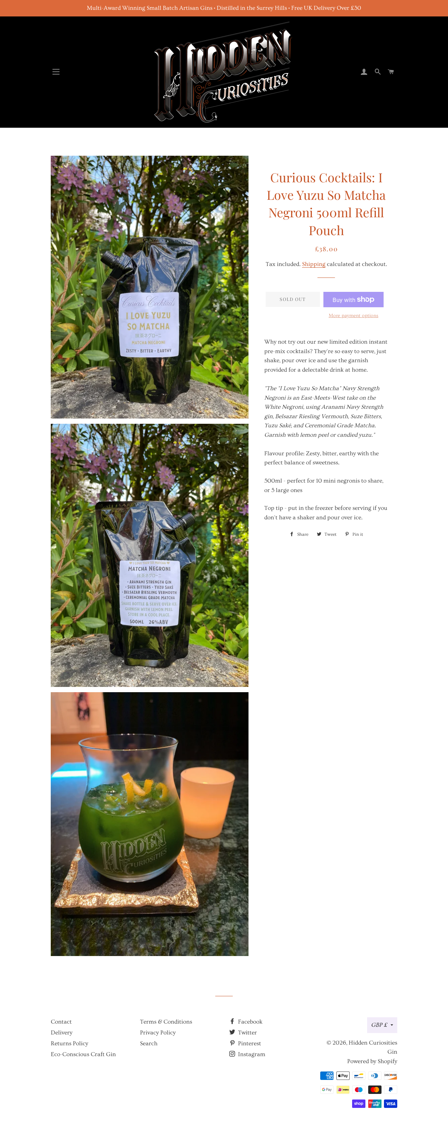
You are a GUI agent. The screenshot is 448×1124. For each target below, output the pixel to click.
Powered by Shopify (372, 1061)
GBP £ (379, 1024)
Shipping (314, 264)
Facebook (249, 1021)
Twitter (247, 1032)
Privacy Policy (158, 1032)
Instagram (251, 1054)
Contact (61, 1021)
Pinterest (249, 1043)
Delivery (61, 1032)
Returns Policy (69, 1043)
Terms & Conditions (166, 1021)
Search (149, 1043)
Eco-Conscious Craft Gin (83, 1054)
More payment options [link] (353, 315)
